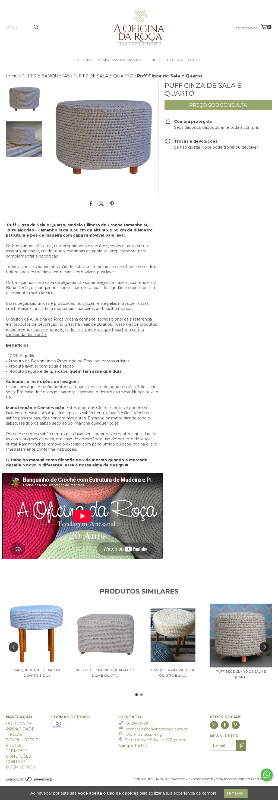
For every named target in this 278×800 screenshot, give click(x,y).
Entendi (235, 793)
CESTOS (174, 60)
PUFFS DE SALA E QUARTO (103, 76)
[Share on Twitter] (101, 203)
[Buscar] (35, 27)
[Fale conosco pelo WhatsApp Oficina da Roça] (267, 774)
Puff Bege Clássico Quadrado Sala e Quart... (105, 672)
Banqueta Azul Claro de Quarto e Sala (37, 672)
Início (12, 76)
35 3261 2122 (137, 723)
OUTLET (195, 60)
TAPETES (83, 60)
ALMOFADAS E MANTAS (120, 60)
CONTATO (16, 761)
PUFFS (155, 60)
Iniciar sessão (246, 27)
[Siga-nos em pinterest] (236, 725)
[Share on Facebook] (91, 203)
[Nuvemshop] (29, 781)
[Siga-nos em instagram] (214, 725)
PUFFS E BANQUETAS (45, 76)
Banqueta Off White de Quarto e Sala (173, 672)
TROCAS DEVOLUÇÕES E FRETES (22, 740)
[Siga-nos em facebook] (225, 725)
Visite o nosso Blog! (144, 734)
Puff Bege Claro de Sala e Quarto (241, 674)
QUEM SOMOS (20, 767)
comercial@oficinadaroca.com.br (157, 729)
